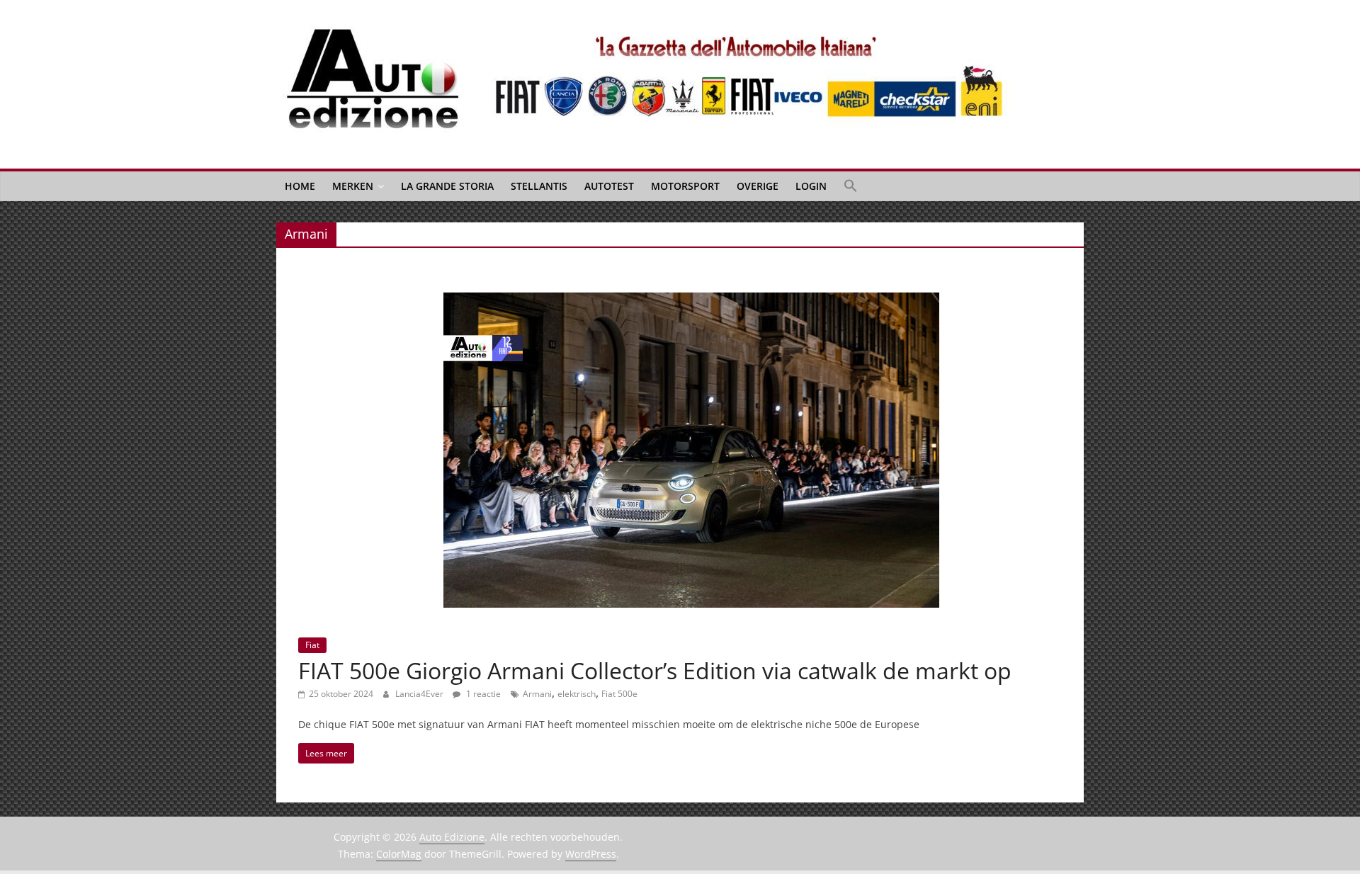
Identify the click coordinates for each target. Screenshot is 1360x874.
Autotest (609, 186)
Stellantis (539, 186)
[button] (850, 186)
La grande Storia (447, 186)
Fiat (312, 645)
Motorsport (685, 186)
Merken (352, 186)
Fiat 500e (619, 694)
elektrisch (576, 694)
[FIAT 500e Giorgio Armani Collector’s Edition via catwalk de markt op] (691, 301)
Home (300, 186)
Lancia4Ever (420, 694)
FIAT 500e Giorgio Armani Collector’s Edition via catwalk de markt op (655, 670)
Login (811, 186)
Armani (537, 694)
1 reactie (482, 694)
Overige (757, 186)
